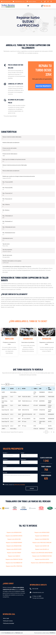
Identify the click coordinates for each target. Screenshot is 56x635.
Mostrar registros (7, 384)
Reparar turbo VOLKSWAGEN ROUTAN (42, 556)
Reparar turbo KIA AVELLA (42, 549)
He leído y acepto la (14, 484)
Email (22, 453)
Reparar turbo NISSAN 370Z (42, 539)
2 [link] (48, 432)
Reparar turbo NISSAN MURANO (14, 542)
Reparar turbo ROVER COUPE (14, 549)
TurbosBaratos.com (8, 632)
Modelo (5, 466)
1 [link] (46, 432)
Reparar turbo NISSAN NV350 (14, 546)
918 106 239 (47, 6)
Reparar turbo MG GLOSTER (42, 559)
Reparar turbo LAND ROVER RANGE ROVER (42, 562)
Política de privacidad (8, 623)
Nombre (5, 453)
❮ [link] (43, 432)
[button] (41, 1)
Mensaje (5, 472)
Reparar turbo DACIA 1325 (14, 539)
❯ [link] (53, 432)
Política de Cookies (8, 620)
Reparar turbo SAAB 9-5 (14, 556)
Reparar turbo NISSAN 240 (42, 535)
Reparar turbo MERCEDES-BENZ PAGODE (42, 552)
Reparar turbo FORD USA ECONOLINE (42, 542)
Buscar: (38, 384)
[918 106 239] (42, 6)
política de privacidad (19, 484)
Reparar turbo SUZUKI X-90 (42, 546)
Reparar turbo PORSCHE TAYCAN (14, 559)
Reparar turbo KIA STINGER (14, 552)
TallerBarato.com (19, 632)
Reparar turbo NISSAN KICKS (14, 532)
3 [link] (51, 432)
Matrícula (23, 459)
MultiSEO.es (52, 632)
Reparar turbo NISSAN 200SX (42, 532)
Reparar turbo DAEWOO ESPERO (14, 535)
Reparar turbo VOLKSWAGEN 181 (14, 562)
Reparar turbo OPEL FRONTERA (14, 566)
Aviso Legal (6, 618)
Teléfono (5, 459)
